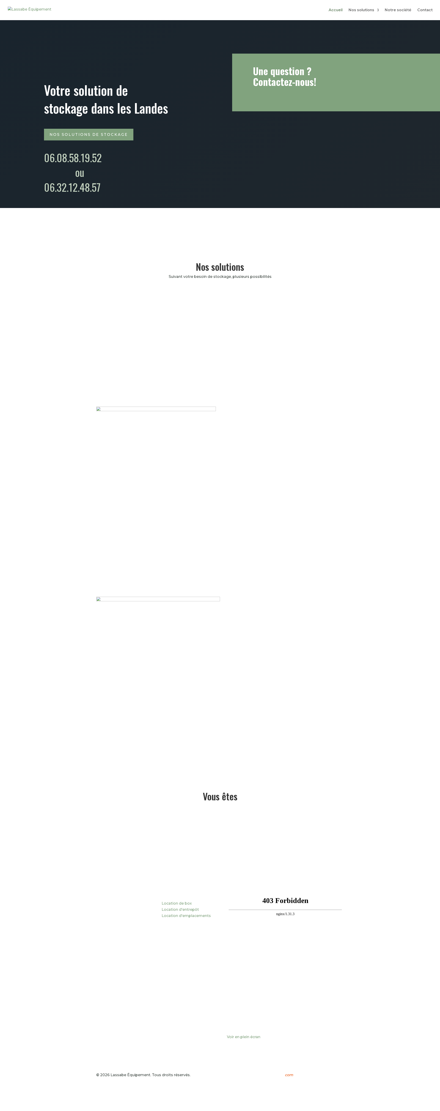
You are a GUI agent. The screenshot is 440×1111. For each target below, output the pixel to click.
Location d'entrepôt (180, 909)
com (288, 1075)
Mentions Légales (313, 1075)
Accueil (336, 10)
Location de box (177, 903)
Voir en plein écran (243, 1037)
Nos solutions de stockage (89, 134)
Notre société (398, 10)
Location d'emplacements (186, 916)
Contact (425, 10)
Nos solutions (361, 10)
